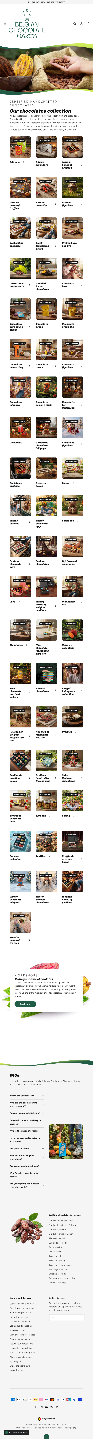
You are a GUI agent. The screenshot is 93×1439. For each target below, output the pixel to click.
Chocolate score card (20, 1366)
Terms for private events (60, 1265)
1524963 (73, 1427)
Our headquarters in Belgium (62, 1225)
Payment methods (57, 1283)
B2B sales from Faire (59, 1243)
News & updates (17, 1370)
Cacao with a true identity (22, 1304)
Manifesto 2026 (17, 1330)
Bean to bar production (20, 1313)
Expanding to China (19, 1317)
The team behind (57, 1238)
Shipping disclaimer (58, 1269)
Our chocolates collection (61, 1221)
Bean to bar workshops (20, 1339)
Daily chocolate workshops (22, 1335)
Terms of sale (55, 1256)
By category (15, 1361)
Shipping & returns (57, 1274)
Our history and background (23, 1308)
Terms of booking (57, 1260)
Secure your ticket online (21, 1344)
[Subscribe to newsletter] (80, 1317)
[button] (5, 24)
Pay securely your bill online (62, 1278)
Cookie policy (55, 1252)
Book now (25, 1004)
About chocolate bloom (21, 1357)
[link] (81, 24)
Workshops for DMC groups (23, 1352)
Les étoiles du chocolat (21, 1326)
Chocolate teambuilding (21, 1348)
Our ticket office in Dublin (61, 1234)
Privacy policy (55, 1247)
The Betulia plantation (20, 1321)
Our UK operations (58, 1229)
